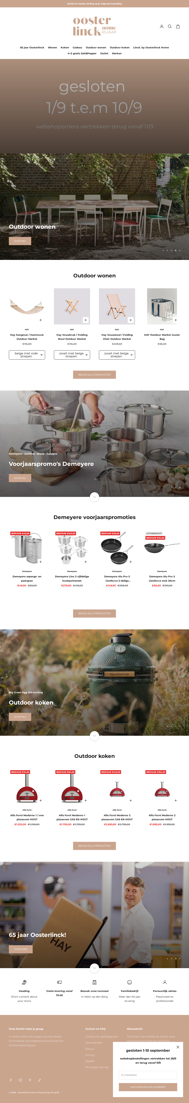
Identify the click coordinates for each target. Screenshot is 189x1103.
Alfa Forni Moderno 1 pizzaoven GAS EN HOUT (72, 817)
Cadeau (77, 47)
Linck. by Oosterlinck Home (151, 47)
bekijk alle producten (94, 374)
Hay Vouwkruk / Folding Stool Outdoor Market (71, 336)
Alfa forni (27, 810)
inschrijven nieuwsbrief (148, 1086)
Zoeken (90, 1061)
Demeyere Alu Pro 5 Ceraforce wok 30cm (162, 578)
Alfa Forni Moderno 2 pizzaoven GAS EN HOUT (117, 817)
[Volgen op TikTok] (39, 1080)
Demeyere (27, 571)
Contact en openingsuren (101, 1036)
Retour (89, 1049)
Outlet (104, 53)
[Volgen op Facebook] (11, 1080)
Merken (117, 53)
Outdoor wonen (96, 47)
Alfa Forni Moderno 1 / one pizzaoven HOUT (27, 817)
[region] (94, 207)
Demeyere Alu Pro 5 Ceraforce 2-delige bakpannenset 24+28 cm (117, 579)
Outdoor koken (120, 47)
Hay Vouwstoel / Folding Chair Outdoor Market (117, 336)
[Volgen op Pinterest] (30, 1080)
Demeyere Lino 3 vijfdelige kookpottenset (72, 578)
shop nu (20, 240)
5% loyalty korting (97, 1067)
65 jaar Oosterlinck (32, 47)
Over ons (20, 949)
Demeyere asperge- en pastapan (27, 578)
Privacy (90, 1055)
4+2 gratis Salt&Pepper (82, 53)
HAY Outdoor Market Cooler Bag (162, 336)
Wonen (52, 47)
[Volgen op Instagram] (20, 1080)
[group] (94, 106)
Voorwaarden (93, 1042)
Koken (65, 47)
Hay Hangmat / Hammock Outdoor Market (27, 336)
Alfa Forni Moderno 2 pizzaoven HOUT (162, 817)
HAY (27, 329)
